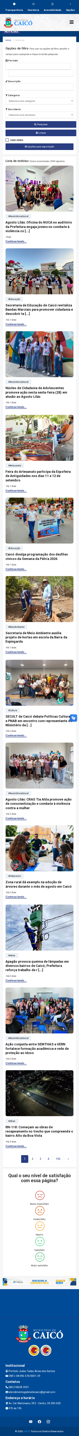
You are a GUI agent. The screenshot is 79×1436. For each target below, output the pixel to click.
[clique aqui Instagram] (48, 1422)
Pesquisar (42, 124)
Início (8, 40)
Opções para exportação (40, 146)
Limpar (42, 132)
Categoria (13, 95)
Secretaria (14, 109)
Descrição (14, 81)
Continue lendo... (16, 241)
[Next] (68, 1159)
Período (13, 60)
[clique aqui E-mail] (31, 1422)
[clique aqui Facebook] (39, 1422)
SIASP (27, 1431)
